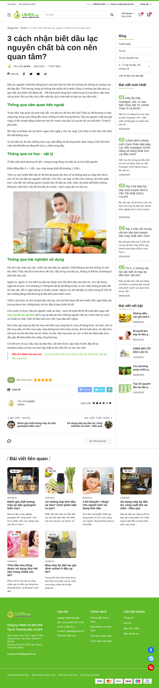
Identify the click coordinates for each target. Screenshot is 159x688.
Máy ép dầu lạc (131, 633)
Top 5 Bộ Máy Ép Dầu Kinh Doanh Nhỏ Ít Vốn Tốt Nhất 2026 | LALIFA (133, 191)
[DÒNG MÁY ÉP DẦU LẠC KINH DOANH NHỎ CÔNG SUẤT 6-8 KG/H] (125, 353)
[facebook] (94, 403)
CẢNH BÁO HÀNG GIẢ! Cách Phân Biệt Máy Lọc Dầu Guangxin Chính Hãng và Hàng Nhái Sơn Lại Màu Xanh (135, 147)
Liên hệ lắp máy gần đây (131, 75)
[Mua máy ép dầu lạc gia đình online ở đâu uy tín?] (61, 544)
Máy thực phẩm (132, 628)
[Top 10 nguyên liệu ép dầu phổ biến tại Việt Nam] (125, 388)
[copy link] (45, 74)
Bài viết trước (20, 418)
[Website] (97, 403)
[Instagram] (107, 403)
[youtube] (110, 403)
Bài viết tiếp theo (97, 418)
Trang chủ (129, 617)
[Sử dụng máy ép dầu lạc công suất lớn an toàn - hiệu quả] (136, 480)
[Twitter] (100, 403)
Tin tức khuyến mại (128, 58)
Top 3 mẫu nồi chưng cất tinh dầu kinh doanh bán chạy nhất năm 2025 (135, 232)
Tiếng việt (144, 4)
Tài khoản (11, 4)
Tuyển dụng (125, 44)
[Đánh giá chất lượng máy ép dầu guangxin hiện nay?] (23, 480)
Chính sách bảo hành (101, 641)
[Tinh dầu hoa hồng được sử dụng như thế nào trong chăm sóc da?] (23, 544)
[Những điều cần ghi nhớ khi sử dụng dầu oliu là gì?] (125, 318)
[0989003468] (151, 658)
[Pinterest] (104, 403)
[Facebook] (151, 650)
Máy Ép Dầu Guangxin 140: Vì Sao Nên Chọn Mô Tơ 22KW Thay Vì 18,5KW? (134, 103)
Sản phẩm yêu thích (27, 4)
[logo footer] (25, 614)
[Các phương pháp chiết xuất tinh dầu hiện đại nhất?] (125, 371)
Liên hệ (127, 623)
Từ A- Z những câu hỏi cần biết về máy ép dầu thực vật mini (134, 272)
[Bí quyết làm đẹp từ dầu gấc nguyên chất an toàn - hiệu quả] (125, 335)
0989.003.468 (99, 4)
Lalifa (26, 66)
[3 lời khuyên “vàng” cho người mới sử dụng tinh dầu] (98, 480)
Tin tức (122, 51)
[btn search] (112, 15)
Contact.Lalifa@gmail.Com (122, 4)
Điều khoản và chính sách (100, 628)
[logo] (26, 15)
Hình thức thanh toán (101, 635)
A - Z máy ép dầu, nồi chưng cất (129, 67)
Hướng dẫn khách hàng (99, 619)
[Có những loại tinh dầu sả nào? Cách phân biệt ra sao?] (61, 480)
